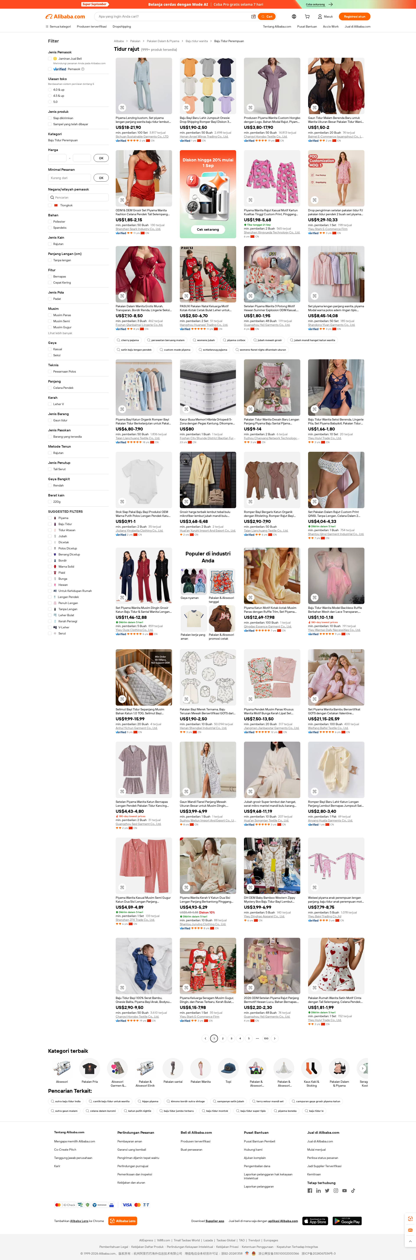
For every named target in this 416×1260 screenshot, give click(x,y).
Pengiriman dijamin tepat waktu (138, 1158)
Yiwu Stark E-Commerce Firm (328, 229)
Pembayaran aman (129, 1141)
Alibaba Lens (79, 1221)
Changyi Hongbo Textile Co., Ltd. (265, 136)
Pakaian (135, 41)
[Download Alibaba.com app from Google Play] (347, 1221)
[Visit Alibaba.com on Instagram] (335, 1190)
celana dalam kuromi (103, 1110)
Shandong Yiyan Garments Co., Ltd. (331, 325)
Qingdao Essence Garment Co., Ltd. (268, 626)
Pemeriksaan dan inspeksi (134, 1174)
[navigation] (78, 540)
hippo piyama (150, 1101)
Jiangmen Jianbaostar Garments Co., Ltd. (271, 728)
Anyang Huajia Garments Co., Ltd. (330, 820)
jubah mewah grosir (270, 340)
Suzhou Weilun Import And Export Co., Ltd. (208, 820)
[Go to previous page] (205, 1038)
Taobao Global (225, 1240)
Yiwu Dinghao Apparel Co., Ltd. (264, 916)
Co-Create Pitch (65, 1149)
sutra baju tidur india (68, 1101)
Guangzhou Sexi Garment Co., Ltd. (138, 824)
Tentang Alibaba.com (69, 1132)
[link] (410, 1218)
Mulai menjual (316, 1149)
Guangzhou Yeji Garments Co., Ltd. (267, 325)
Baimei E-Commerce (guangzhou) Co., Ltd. (336, 136)
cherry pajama (130, 340)
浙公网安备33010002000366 (278, 1253)
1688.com (163, 1240)
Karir (57, 1166)
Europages (271, 1240)
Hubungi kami (253, 1149)
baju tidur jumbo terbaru (179, 1110)
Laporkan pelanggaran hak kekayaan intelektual (268, 1176)
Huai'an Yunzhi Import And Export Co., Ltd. (208, 530)
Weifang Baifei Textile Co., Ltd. (328, 728)
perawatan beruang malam (168, 340)
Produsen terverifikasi (195, 1141)
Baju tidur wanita (197, 41)
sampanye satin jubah (230, 1101)
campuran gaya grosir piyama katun (318, 1101)
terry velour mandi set (270, 1101)
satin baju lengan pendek (136, 349)
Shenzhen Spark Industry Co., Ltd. (138, 229)
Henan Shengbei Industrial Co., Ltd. (203, 728)
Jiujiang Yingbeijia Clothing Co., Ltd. (139, 530)
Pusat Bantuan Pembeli (259, 1141)
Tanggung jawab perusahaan (73, 1158)
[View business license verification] (247, 1253)
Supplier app (215, 1221)
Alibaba (119, 41)
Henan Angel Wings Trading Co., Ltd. (204, 136)
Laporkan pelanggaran (259, 1186)
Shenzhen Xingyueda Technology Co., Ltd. (272, 232)
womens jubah (206, 340)
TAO (242, 1240)
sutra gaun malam (66, 1110)
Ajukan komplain (255, 1158)
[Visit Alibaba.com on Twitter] (327, 1190)
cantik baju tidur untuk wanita (111, 1101)
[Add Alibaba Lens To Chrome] (122, 1221)
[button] (253, 16)
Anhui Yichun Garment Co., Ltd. (137, 728)
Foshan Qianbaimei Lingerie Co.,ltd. (139, 325)
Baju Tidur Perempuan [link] (229, 41)
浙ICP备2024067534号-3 (319, 1253)
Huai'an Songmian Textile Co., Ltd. (266, 820)
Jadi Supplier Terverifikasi (324, 1166)
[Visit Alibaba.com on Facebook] (309, 1190)
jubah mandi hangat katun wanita (314, 340)
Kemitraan (314, 1174)
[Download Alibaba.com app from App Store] (315, 1221)
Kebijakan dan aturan (131, 1182)
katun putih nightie (139, 1110)
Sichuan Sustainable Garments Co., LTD (142, 136)
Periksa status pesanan (322, 1158)
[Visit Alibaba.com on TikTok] (353, 1190)
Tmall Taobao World (187, 1240)
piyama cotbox (236, 340)
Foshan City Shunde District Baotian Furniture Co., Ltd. (208, 438)
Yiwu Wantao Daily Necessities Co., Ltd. (334, 630)
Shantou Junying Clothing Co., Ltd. (203, 924)
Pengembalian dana (257, 1166)
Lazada (208, 1240)
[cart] (308, 17)
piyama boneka (287, 1110)
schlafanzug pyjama (215, 349)
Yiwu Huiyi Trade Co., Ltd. (324, 438)
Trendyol (254, 1240)
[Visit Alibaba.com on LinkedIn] (318, 1190)
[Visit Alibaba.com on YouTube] (344, 1190)
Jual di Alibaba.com (320, 1141)
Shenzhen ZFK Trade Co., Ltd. (135, 920)
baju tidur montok (217, 1110)
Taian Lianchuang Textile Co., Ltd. (138, 438)
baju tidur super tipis (253, 1110)
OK (101, 158)
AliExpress (146, 1240)
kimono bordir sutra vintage (188, 1101)
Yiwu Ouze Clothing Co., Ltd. (134, 630)
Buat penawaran (191, 1149)
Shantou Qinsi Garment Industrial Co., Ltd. (336, 534)
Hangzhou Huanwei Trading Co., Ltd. (204, 325)
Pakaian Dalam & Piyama (163, 41)
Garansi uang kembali (131, 1149)
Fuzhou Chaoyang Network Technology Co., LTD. (272, 438)
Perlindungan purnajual (132, 1166)
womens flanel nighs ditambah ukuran (263, 349)
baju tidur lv (316, 1110)
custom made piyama (177, 349)
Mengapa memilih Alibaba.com (74, 1141)
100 (266, 1038)
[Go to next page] (275, 1038)
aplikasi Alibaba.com (283, 1221)
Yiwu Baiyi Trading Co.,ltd (324, 916)
